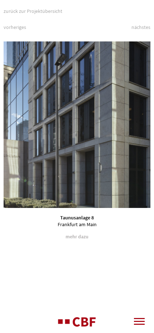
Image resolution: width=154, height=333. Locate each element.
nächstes (140, 27)
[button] (136, 124)
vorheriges (15, 27)
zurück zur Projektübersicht (33, 11)
